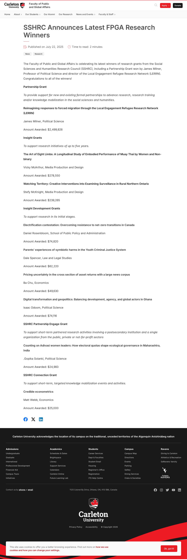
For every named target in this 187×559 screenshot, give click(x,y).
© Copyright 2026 (109, 527)
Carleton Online (57, 474)
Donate (178, 5)
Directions (129, 457)
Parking (128, 466)
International (11, 461)
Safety (127, 470)
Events (128, 461)
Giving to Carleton (169, 453)
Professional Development (18, 466)
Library (53, 461)
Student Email (94, 461)
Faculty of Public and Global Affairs (39, 5)
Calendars (54, 470)
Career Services (95, 453)
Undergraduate (13, 453)
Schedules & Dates (58, 453)
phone (22, 489)
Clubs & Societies (133, 478)
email (30, 489)
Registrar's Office (96, 470)
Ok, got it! (169, 548)
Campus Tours (12, 474)
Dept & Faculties (95, 457)
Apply (164, 5)
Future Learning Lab (59, 478)
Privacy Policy (75, 527)
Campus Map (131, 453)
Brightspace (55, 457)
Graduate (10, 457)
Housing (92, 466)
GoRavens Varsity (169, 461)
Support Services (58, 466)
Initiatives (10, 478)
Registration (94, 474)
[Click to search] (156, 5)
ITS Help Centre (95, 478)
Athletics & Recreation (171, 457)
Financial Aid (12, 470)
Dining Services (132, 474)
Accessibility (92, 527)
